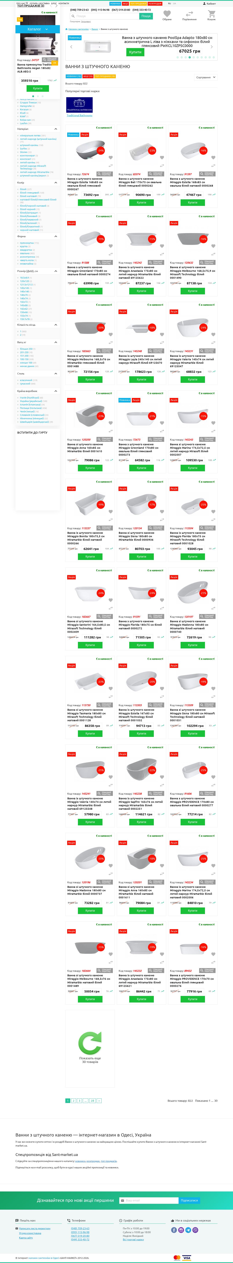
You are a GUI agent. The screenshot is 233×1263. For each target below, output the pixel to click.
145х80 (25, 305)
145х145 (26, 288)
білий (26, 189)
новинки (80, 1161)
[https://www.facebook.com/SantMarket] (174, 1231)
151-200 (27, 355)
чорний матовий (31, 230)
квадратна (27, 249)
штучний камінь (31, 145)
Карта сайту (26, 1237)
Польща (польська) (33, 408)
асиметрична (29, 256)
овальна (27, 253)
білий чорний (30, 209)
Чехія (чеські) (29, 411)
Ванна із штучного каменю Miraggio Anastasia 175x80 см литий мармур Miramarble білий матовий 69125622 (140, 272)
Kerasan (26, 109)
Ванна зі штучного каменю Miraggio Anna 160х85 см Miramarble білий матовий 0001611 (136, 892)
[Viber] (195, 1231)
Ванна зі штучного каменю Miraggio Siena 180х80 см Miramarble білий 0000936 (136, 536)
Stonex (26, 152)
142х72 (25, 302)
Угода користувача (30, 1233)
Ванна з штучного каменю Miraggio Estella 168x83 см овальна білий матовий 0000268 (191, 182)
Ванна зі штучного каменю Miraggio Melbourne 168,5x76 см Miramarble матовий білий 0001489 (88, 980)
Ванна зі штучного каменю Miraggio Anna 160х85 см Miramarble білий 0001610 (85, 448)
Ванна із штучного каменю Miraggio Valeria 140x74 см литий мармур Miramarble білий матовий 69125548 (89, 803)
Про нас (21, 3)
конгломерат (29, 155)
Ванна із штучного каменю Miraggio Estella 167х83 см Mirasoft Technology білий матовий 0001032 (136, 715)
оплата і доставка (40, 3)
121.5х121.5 (28, 284)
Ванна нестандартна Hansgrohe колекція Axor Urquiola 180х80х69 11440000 (57, 68)
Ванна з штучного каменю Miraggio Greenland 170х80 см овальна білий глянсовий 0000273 (138, 449)
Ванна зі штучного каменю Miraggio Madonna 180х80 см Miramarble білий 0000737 (86, 890)
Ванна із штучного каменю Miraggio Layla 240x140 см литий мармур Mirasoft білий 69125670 (140, 359)
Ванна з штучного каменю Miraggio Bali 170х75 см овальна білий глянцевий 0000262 (140, 182)
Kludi (24, 113)
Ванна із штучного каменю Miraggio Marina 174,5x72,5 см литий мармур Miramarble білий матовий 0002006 (191, 892)
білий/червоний (31, 219)
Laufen (25, 123)
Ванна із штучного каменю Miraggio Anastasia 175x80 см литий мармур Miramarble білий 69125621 (140, 980)
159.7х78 (26, 319)
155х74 (25, 315)
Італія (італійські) (31, 397)
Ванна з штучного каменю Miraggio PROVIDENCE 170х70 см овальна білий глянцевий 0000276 (192, 980)
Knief (24, 116)
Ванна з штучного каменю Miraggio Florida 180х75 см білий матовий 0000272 (140, 625)
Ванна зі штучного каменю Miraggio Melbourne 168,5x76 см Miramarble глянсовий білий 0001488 (88, 361)
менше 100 (28, 362)
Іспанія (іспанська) (32, 404)
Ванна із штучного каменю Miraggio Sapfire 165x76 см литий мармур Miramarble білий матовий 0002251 (141, 803)
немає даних (29, 366)
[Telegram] (188, 1231)
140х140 (26, 291)
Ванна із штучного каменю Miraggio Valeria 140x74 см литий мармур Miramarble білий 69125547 (192, 361)
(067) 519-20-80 (121, 9)
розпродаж (93, 1161)
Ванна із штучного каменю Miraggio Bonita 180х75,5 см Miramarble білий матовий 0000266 (85, 538)
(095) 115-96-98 (100, 9)
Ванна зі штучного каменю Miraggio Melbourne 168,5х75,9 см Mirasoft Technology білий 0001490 (192, 272)
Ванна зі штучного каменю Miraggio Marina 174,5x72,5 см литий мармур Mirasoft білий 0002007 (190, 449)
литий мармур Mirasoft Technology (33, 167)
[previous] (71, 47)
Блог (54, 3)
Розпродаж (155, 4)
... (85, 1100)
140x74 (25, 298)
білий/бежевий (30, 216)
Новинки (115, 4)
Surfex (25, 148)
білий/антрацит (30, 212)
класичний (28, 380)
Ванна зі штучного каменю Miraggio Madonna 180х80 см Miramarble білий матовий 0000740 (189, 626)
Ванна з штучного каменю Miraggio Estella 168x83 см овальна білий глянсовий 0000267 (84, 184)
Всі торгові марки (133, 1239)
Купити (57, 88)
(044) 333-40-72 (142, 9)
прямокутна (29, 243)
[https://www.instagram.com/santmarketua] (181, 1231)
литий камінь (29, 162)
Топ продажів (138, 4)
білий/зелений (30, 223)
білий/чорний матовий (34, 205)
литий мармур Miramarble (37, 172)
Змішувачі (86, 21)
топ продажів (109, 1161)
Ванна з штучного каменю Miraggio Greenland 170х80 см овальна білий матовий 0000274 (88, 271)
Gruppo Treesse (30, 102)
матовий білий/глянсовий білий (38, 201)
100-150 (27, 359)
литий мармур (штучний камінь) (38, 140)
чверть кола (28, 260)
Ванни (95, 29)
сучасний (27, 383)
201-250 (26, 352)
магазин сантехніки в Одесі (43, 1258)
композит (27, 159)
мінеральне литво (33, 135)
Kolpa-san (27, 120)
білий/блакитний (31, 226)
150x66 (26, 312)
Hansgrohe (27, 106)
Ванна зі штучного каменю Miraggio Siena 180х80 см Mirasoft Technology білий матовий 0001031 (192, 715)
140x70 (25, 295)
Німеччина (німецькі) (34, 418)
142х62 (26, 308)
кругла (25, 246)
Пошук (146, 16)
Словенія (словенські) (34, 415)
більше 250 (27, 349)
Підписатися (189, 1200)
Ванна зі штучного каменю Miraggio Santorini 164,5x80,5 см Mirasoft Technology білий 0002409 (88, 626)
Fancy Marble (28, 99)
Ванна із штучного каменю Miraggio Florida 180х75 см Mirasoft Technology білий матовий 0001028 (188, 538)
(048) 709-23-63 (79, 9)
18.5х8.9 (26, 277)
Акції (125, 4)
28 (92, 1100)
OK (54, 63)
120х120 (26, 281)
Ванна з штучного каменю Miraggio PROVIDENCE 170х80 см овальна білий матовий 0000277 (192, 802)
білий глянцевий (32, 192)
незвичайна (28, 263)
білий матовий (30, 196)
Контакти (64, 3)
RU (169, 3)
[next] (212, 47)
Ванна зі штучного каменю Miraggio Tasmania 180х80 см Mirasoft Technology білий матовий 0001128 (86, 715)
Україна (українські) (33, 401)
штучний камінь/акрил (34, 175)
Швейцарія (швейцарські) (36, 422)
